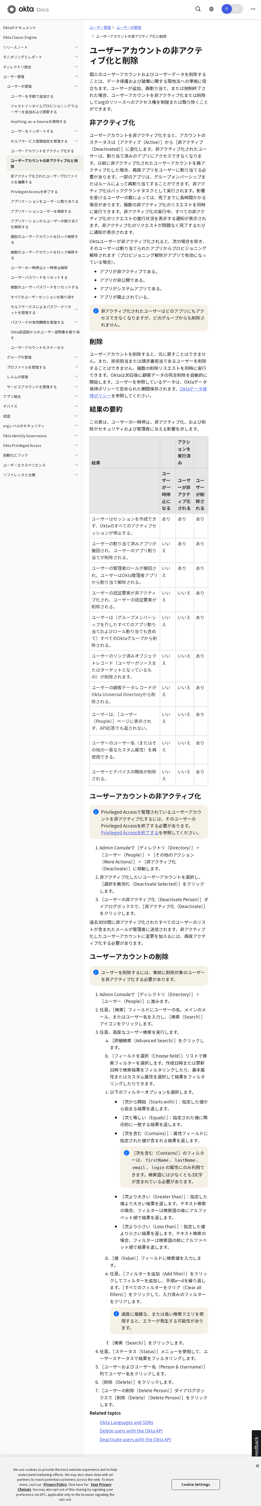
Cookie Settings (195, 1484)
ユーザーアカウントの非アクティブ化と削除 (44, 163)
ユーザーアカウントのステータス (37, 347)
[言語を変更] (211, 8)
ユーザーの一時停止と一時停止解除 (39, 267)
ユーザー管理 (13, 76)
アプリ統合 (12, 396)
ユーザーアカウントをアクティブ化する (42, 150)
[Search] (198, 8)
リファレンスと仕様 (19, 474)
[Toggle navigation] (253, 9)
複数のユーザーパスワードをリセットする (45, 287)
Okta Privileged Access (22, 445)
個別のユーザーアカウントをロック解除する (44, 239)
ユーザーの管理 (19, 86)
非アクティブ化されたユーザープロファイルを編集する (44, 178)
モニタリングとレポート (22, 56)
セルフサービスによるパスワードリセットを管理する (41, 309)
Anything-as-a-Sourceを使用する (39, 121)
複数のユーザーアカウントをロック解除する (44, 254)
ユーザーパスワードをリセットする (39, 277)
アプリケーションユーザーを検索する (41, 211)
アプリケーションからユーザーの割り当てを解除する (45, 223)
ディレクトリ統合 (17, 66)
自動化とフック (15, 455)
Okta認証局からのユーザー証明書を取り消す (45, 334)
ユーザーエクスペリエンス (24, 465)
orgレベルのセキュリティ (24, 425)
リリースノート (15, 47)
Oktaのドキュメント (19, 27)
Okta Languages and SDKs (126, 1422)
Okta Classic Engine (20, 37)
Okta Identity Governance (25, 435)
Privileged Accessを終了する (34, 191)
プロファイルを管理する (26, 367)
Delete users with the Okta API (131, 1430)
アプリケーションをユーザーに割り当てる (45, 201)
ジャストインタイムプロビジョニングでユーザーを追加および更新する (44, 108)
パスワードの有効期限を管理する (37, 322)
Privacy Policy (55, 1484)
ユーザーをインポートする (32, 131)
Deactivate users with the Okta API (135, 1439)
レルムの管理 (17, 376)
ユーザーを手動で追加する (32, 96)
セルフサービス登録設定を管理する (39, 141)
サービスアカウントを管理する (32, 386)
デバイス (10, 406)
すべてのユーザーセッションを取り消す (42, 296)
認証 (6, 416)
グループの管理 (19, 357)
